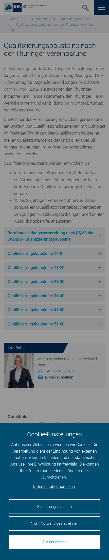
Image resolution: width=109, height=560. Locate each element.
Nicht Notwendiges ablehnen (54, 523)
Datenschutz (44, 486)
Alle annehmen (54, 542)
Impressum (66, 486)
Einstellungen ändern (54, 506)
